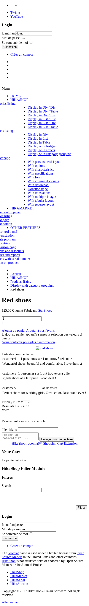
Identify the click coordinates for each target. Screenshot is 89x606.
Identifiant (9, 33)
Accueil (15, 274)
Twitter (15, 12)
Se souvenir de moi (15, 42)
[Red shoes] (44, 348)
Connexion (10, 46)
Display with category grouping (32, 285)
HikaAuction (19, 584)
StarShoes (45, 310)
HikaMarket (18, 576)
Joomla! (13, 553)
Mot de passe (11, 38)
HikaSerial (17, 580)
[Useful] (70, 373)
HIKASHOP (19, 278)
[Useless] (71, 373)
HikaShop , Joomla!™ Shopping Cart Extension (45, 443)
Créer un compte (21, 54)
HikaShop (9, 561)
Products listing (20, 281)
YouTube (16, 16)
